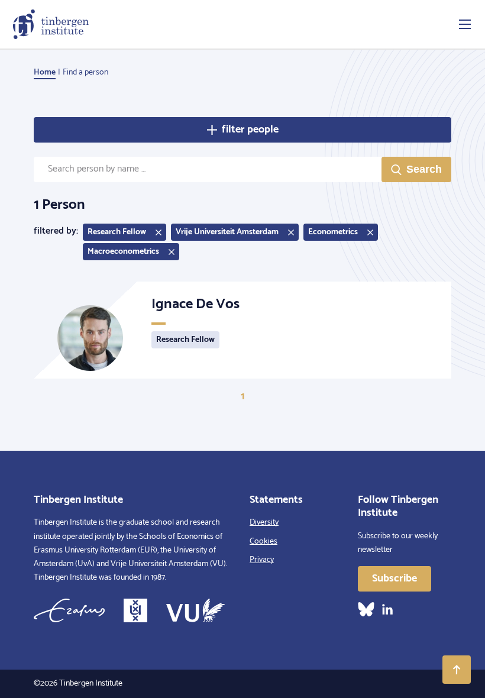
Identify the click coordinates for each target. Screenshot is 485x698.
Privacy (262, 560)
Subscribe (394, 578)
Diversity (264, 522)
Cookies (263, 541)
